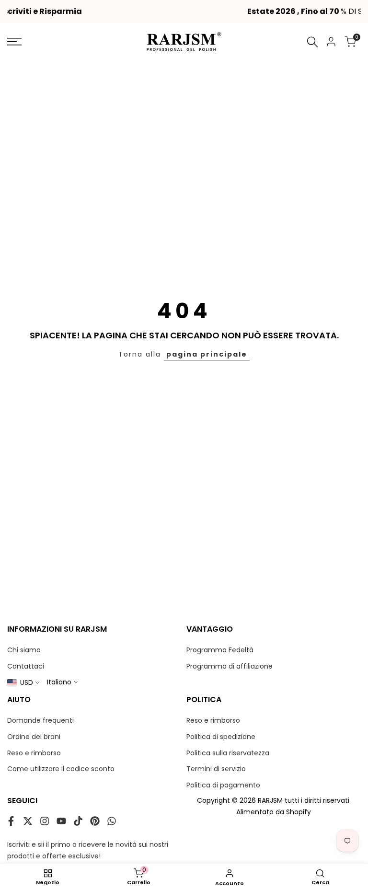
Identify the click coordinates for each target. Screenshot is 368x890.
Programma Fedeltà (219, 650)
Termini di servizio (216, 769)
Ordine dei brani (33, 736)
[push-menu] (14, 41)
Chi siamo (24, 650)
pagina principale (206, 354)
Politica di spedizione (220, 736)
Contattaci (25, 666)
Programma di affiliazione (229, 666)
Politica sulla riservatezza (227, 753)
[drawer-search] (312, 41)
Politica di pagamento (223, 785)
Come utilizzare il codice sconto (61, 769)
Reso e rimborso (34, 753)
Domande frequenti (40, 720)
